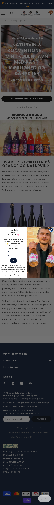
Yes (13, 260)
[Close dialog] (51, 229)
